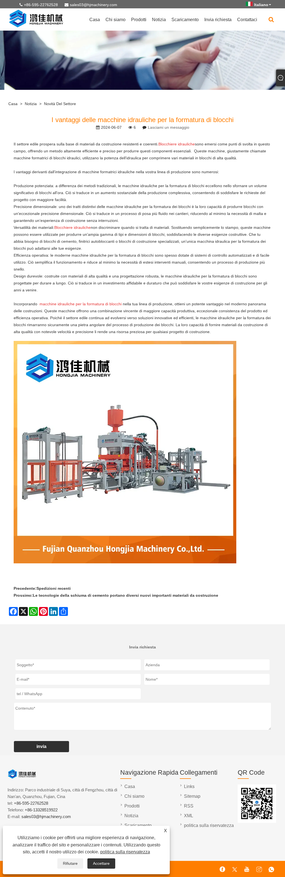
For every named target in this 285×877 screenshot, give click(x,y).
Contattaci (247, 19)
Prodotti (138, 19)
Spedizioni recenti (53, 588)
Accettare (101, 863)
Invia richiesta (218, 19)
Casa (94, 19)
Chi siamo (115, 19)
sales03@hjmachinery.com (93, 5)
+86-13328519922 (41, 809)
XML (188, 815)
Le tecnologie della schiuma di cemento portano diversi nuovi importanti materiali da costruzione (125, 595)
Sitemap (192, 796)
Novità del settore (60, 103)
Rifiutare (70, 863)
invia (41, 746)
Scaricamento (185, 19)
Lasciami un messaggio (168, 127)
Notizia (159, 19)
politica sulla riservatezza (125, 851)
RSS (188, 806)
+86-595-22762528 (41, 5)
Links (189, 786)
